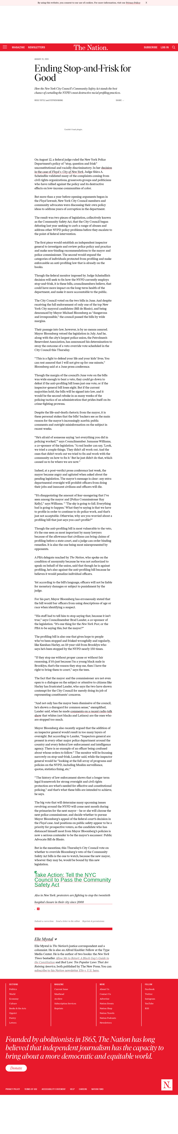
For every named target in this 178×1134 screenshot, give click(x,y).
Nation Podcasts (108, 1018)
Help (72, 1089)
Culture (13, 1003)
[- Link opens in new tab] (56, 939)
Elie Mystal (43, 939)
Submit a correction (44, 921)
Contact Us (105, 994)
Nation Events (107, 1003)
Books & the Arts (17, 1008)
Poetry (12, 1018)
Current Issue (61, 989)
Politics (13, 989)
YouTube (149, 1003)
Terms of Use (30, 1089)
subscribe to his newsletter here (66, 970)
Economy (13, 998)
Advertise (104, 998)
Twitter (149, 994)
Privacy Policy (133, 2)
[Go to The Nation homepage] (91, 47)
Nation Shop (106, 1008)
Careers (83, 1089)
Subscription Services (65, 1003)
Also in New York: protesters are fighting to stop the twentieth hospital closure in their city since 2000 (72, 899)
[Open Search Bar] (173, 47)
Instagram (150, 998)
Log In (165, 47)
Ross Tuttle (39, 100)
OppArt (13, 1013)
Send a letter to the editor (68, 921)
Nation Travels (107, 1013)
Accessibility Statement (54, 1089)
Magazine (18, 47)
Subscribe (151, 47)
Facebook (149, 989)
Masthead (59, 994)
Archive (58, 998)
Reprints (58, 1008)
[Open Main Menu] (5, 47)
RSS (147, 1008)
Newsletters (36, 47)
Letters (12, 1022)
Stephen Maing (56, 100)
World (12, 994)
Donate (16, 1068)
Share (119, 100)
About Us (104, 989)
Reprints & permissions (93, 921)
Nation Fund (97, 1089)
